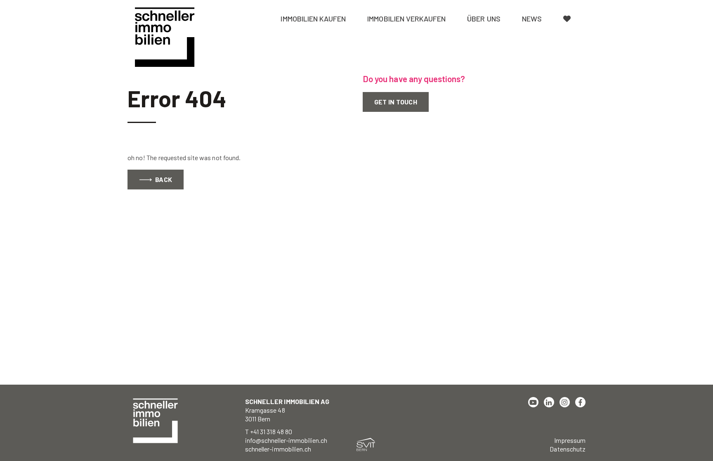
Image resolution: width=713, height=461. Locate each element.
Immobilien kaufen (313, 18)
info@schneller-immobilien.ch (286, 440)
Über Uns (483, 18)
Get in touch (395, 102)
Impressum (570, 440)
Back (163, 179)
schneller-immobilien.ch (278, 449)
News (532, 18)
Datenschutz (568, 449)
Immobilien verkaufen (406, 18)
